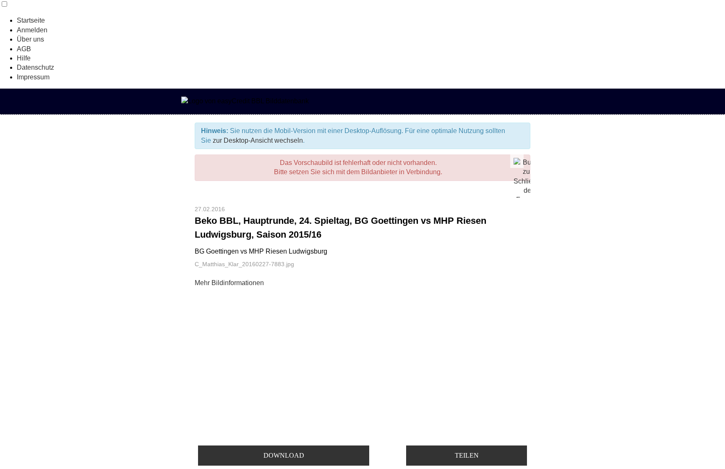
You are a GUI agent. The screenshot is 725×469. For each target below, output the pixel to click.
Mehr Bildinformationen (229, 282)
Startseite (31, 20)
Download (283, 455)
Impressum (33, 77)
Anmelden (32, 30)
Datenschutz (35, 67)
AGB (24, 48)
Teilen (467, 455)
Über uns (30, 39)
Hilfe (24, 58)
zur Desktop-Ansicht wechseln (258, 140)
